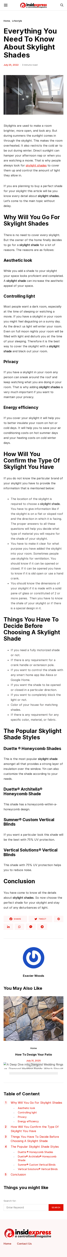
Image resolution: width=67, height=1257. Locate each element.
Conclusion (18, 1174)
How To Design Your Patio (33, 1054)
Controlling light (27, 1112)
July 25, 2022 (11, 64)
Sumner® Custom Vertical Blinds (37, 1164)
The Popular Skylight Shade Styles (35, 1146)
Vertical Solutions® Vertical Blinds (38, 1169)
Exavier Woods (33, 975)
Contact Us (24, 1243)
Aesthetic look (26, 1108)
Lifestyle (17, 20)
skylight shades (36, 165)
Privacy (22, 1116)
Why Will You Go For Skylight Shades (36, 1102)
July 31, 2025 (33, 1060)
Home (7, 20)
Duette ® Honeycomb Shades (35, 1152)
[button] (12, 1073)
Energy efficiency (28, 1121)
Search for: (10, 1200)
